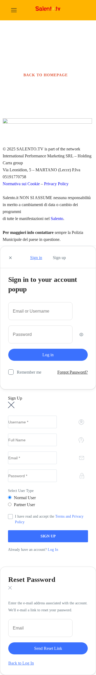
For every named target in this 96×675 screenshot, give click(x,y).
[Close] (10, 258)
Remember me (29, 372)
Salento (57, 218)
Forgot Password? (72, 372)
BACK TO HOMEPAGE (45, 75)
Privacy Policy (56, 183)
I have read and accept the (49, 519)
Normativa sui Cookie (22, 183)
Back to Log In (21, 663)
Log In (53, 550)
